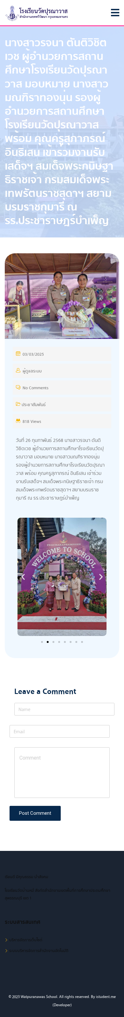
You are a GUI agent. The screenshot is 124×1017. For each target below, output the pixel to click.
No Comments (35, 388)
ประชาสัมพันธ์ (34, 404)
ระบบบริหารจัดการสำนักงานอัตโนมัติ (38, 951)
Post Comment (35, 813)
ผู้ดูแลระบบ (32, 371)
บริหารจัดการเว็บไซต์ (25, 940)
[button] (42, 642)
